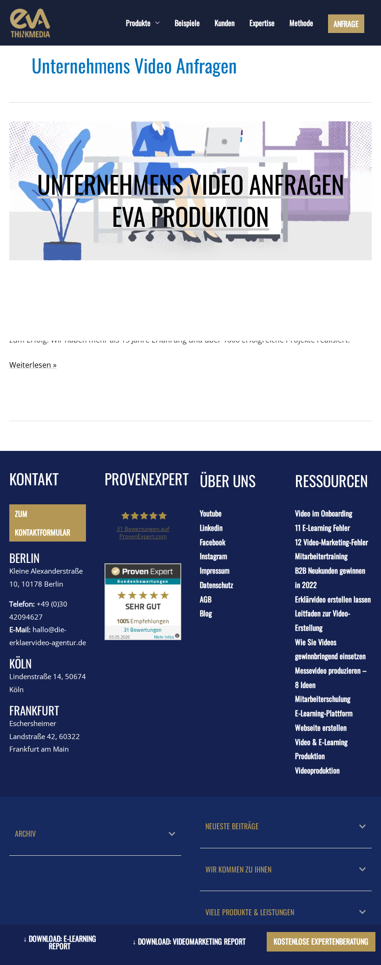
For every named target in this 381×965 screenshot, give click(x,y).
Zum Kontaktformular (42, 523)
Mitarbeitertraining (321, 556)
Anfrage (346, 23)
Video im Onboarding (323, 513)
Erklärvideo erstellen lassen (333, 599)
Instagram (213, 556)
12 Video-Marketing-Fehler (331, 542)
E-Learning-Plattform (324, 713)
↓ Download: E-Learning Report (59, 942)
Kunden (225, 22)
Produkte (138, 22)
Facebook (212, 542)
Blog (206, 613)
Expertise (262, 22)
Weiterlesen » (33, 364)
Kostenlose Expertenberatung (321, 941)
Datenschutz (216, 584)
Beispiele (187, 22)
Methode (301, 22)
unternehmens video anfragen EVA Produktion (190, 199)
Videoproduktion (317, 770)
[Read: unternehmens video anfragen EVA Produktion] (190, 157)
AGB (205, 599)
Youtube (211, 513)
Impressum (215, 570)
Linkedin (211, 527)
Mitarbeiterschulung (322, 698)
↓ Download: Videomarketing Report (189, 941)
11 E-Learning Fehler (322, 527)
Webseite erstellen (321, 727)
